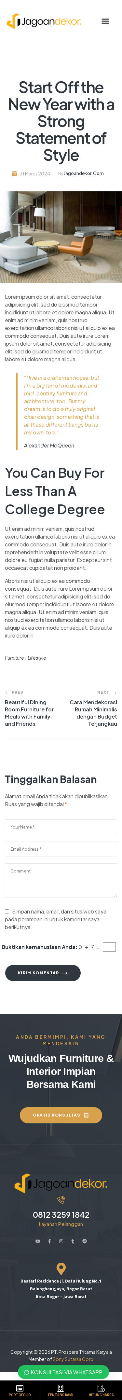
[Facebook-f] (49, 1241)
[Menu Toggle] (100, 21)
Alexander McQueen (49, 445)
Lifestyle (37, 658)
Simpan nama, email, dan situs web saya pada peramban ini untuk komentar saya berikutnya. (55, 919)
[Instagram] (61, 1241)
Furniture (14, 658)
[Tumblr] (72, 1241)
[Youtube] (37, 1241)
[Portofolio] (19, 1388)
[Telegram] (84, 1241)
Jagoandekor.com (84, 173)
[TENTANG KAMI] (60, 1388)
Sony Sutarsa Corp (73, 1359)
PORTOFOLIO (20, 1394)
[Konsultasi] (101, 1388)
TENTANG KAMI (60, 1394)
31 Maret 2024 (35, 173)
